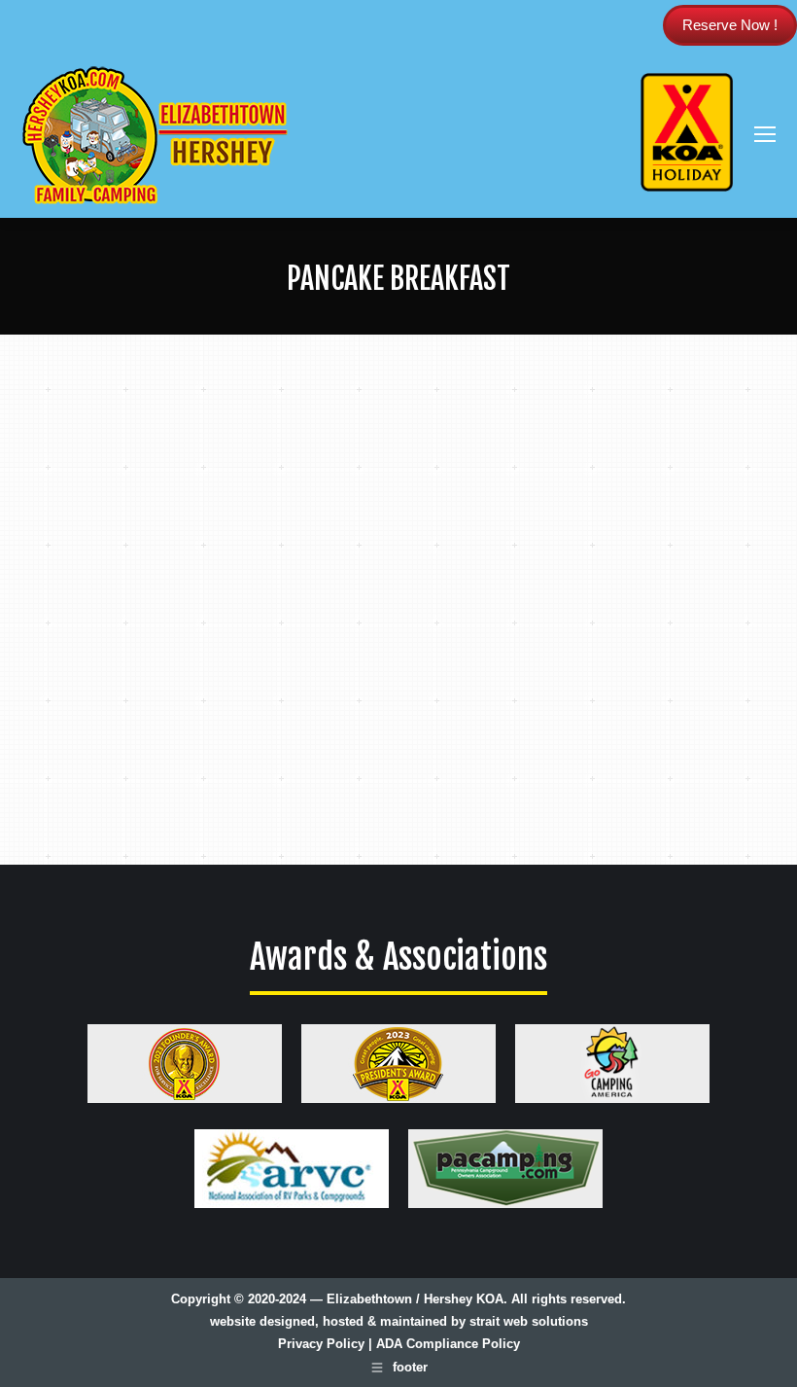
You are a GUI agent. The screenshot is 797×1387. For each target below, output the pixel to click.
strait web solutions (528, 1321)
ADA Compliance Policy (448, 1343)
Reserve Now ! (730, 25)
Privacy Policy (321, 1343)
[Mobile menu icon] (765, 134)
